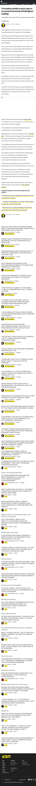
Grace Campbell (9, 330)
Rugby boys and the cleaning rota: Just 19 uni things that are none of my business (17, 646)
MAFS (15, 508)
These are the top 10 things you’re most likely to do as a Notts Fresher (17, 361)
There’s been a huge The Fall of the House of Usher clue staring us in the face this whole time (17, 549)
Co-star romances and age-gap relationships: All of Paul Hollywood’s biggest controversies (15, 478)
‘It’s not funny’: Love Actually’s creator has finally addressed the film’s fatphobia (17, 589)
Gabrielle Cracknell (10, 24)
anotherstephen (10, 466)
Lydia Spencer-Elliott (11, 482)
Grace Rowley (9, 305)
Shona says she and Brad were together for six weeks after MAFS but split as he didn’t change (17, 689)
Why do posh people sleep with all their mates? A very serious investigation (17, 674)
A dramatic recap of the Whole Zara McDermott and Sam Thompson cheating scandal (17, 463)
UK (6, 468)
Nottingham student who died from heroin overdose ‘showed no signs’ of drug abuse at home (17, 443)
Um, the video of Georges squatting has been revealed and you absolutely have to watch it (17, 604)
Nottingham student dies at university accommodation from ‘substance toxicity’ (16, 453)
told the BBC (27, 119)
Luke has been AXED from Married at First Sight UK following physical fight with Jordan (17, 739)
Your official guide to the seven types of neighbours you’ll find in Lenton (17, 289)
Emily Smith (8, 495)
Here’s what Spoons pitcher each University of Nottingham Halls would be (16, 240)
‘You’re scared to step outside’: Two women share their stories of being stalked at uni (17, 563)
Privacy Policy (14, 763)
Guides (17, 244)
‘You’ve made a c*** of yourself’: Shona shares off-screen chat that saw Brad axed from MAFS (17, 701)
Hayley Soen (8, 508)
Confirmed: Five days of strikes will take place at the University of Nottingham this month (17, 418)
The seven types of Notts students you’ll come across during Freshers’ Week (17, 338)
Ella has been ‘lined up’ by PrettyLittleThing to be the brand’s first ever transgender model (16, 522)
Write (22, 4)
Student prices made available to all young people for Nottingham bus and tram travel (17, 430)
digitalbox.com (7, 779)
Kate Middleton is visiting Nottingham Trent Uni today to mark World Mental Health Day (15, 326)
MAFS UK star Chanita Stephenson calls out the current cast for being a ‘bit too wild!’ (16, 715)
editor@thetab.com (22, 779)
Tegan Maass (8, 281)
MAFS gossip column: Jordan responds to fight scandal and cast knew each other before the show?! (16, 504)
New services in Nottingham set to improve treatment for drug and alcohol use (17, 253)
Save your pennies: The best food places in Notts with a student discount (16, 277)
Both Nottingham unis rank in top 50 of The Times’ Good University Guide (17, 407)
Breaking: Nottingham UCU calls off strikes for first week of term (18, 396)
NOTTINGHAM (9, 234)
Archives (13, 764)
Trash (22, 541)
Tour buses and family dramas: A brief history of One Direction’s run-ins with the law (16, 537)
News (17, 24)
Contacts (24, 763)
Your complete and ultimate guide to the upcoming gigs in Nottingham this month (17, 314)
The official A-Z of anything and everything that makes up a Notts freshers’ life (17, 373)
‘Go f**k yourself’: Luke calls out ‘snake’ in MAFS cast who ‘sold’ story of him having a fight (16, 727)
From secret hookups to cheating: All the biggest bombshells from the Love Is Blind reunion (17, 660)
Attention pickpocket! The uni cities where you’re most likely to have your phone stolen (17, 618)
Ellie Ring (7, 607)
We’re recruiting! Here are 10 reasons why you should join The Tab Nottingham (16, 385)
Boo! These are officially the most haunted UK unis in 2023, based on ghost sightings (17, 491)
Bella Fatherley (9, 232)
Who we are (25, 762)
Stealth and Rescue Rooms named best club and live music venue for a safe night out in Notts (17, 228)
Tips (28, 4)
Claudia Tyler (8, 244)
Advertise (13, 762)
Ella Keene (8, 293)
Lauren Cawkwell (10, 317)
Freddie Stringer (10, 364)
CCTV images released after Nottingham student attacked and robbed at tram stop (17, 265)
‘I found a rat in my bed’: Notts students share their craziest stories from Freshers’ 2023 (15, 301)
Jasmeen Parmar (9, 269)
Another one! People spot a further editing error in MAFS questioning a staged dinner (18, 575)
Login (12, 771)
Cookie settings (26, 764)
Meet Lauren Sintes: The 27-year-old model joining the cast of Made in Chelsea (17, 634)
